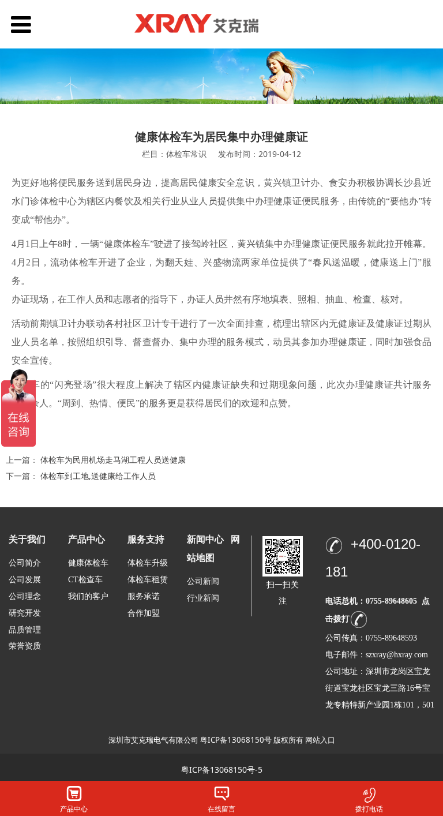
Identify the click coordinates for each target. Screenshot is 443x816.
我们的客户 (88, 596)
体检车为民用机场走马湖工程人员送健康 (113, 459)
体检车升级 (147, 563)
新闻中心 (205, 539)
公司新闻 (203, 581)
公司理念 (25, 596)
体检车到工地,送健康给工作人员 (98, 475)
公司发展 (25, 579)
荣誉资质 (25, 645)
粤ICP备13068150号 (236, 740)
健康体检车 (88, 563)
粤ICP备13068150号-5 (221, 769)
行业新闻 (203, 598)
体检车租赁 (147, 579)
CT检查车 (85, 579)
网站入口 (320, 740)
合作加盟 (143, 613)
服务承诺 (143, 596)
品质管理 (25, 629)
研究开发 (25, 613)
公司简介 (25, 563)
